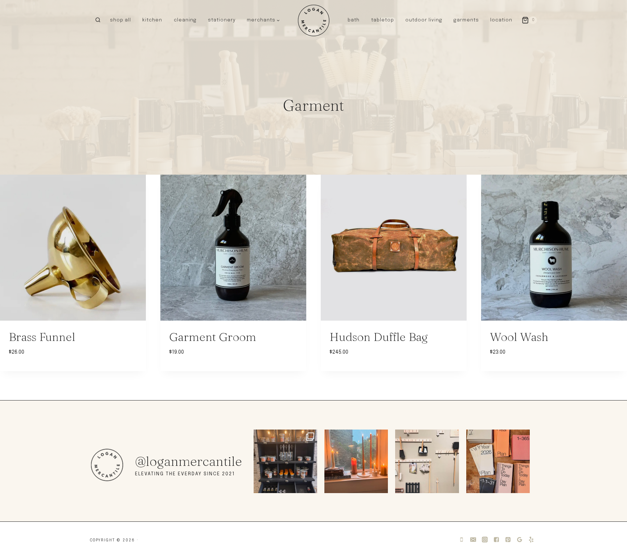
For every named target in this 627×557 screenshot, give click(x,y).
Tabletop (382, 20)
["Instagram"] (485, 539)
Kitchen (152, 20)
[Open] (285, 461)
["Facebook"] (496, 539)
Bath (354, 20)
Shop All (120, 20)
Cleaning (185, 20)
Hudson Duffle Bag (378, 337)
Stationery (221, 20)
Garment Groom (212, 337)
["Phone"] (461, 539)
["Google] (519, 539)
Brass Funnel (42, 337)
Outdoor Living (423, 20)
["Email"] (473, 539)
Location (501, 20)
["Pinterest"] (508, 539)
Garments (466, 20)
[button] (278, 20)
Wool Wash (519, 337)
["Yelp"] (531, 539)
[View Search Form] (98, 20)
